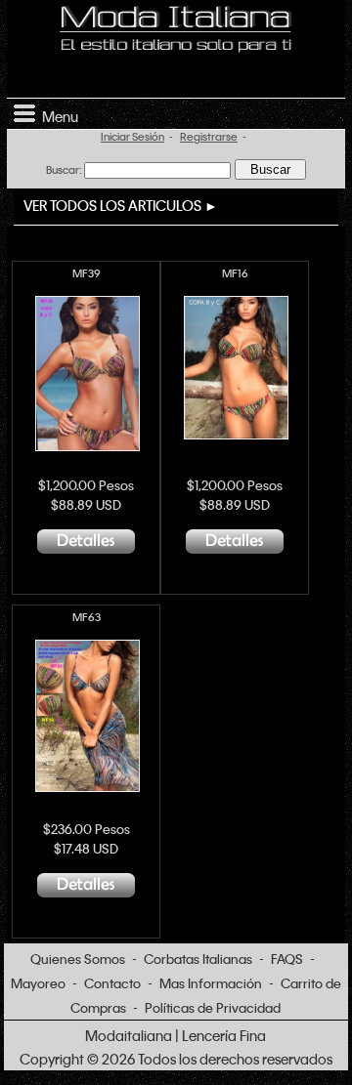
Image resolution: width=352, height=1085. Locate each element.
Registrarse (209, 137)
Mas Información (210, 983)
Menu (57, 116)
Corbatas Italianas (198, 958)
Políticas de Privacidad (213, 1007)
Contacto (112, 983)
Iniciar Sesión (132, 137)
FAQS (287, 958)
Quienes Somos (77, 958)
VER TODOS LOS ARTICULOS (112, 205)
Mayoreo (38, 983)
